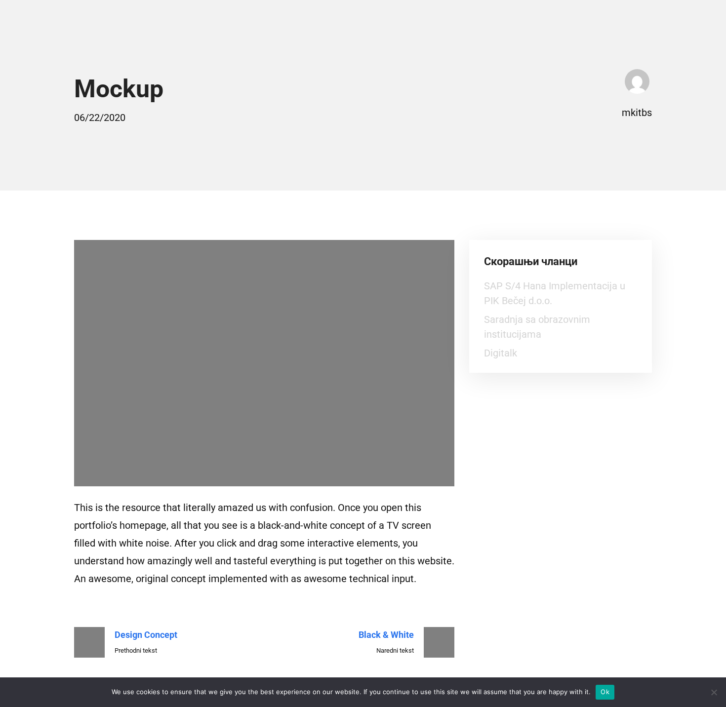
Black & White (386, 634)
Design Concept (146, 634)
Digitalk (500, 353)
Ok (605, 692)
